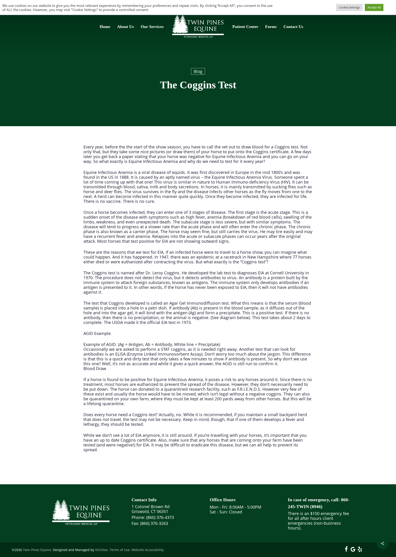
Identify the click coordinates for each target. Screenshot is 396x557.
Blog (198, 71)
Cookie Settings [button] (349, 7)
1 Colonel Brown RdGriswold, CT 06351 (151, 509)
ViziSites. (102, 550)
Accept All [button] (374, 7)
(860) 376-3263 (153, 523)
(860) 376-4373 (160, 517)
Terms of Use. (120, 550)
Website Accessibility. (148, 550)
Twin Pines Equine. (37, 550)
